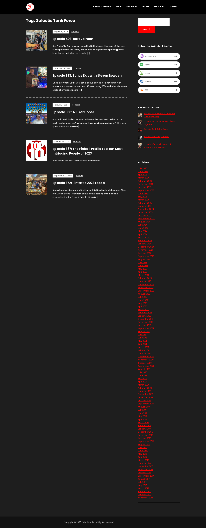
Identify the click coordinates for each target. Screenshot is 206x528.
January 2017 (144, 494)
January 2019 (144, 428)
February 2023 (145, 278)
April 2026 (142, 174)
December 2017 (145, 466)
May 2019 (142, 416)
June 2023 (143, 265)
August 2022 (144, 294)
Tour (119, 6)
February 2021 (144, 350)
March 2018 (143, 460)
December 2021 (145, 319)
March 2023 (143, 275)
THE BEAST (131, 6)
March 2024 (144, 237)
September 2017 (146, 475)
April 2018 (142, 457)
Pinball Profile (102, 6)
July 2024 (142, 224)
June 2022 (143, 300)
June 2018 (143, 450)
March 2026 (144, 177)
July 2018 (142, 447)
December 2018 (145, 431)
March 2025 (143, 199)
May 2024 (143, 231)
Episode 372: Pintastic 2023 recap (79, 183)
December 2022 (146, 284)
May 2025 (142, 196)
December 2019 (145, 394)
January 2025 (144, 206)
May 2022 (142, 303)
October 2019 (144, 400)
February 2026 (145, 181)
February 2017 (144, 491)
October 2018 (144, 438)
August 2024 (144, 221)
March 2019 (143, 422)
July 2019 (142, 410)
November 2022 (145, 287)
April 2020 (142, 381)
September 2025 (146, 190)
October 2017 (144, 472)
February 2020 (145, 388)
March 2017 (143, 488)
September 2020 (146, 366)
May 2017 (142, 485)
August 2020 (144, 369)
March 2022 (143, 309)
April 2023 (142, 272)
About (145, 6)
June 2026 (143, 171)
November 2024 (146, 212)
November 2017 (145, 469)
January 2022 (144, 316)
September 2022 (146, 290)
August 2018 (144, 444)
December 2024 (146, 209)
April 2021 (142, 344)
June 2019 (143, 413)
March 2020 (144, 384)
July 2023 (142, 262)
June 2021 (142, 337)
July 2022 (142, 297)
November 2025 (145, 184)
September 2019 (146, 403)
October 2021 (144, 325)
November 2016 (145, 497)
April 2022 (142, 306)
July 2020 (142, 372)
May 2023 (142, 268)
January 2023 (144, 281)
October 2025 (144, 187)
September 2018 (146, 441)
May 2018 (142, 453)
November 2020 (146, 359)
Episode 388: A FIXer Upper (73, 112)
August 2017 (144, 479)
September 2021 (146, 328)
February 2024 (145, 240)
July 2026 (142, 168)
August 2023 (144, 259)
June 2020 (143, 375)
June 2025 (143, 193)
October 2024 (145, 215)
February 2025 (145, 203)
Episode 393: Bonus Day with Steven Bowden (87, 75)
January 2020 (144, 391)
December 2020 (146, 356)
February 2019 (144, 425)
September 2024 (146, 218)
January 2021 (144, 353)
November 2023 (145, 250)
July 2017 (142, 482)
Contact (174, 6)
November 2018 (145, 435)
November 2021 (145, 322)
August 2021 (144, 331)
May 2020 (142, 378)
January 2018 (144, 463)
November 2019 (145, 397)
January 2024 (144, 243)
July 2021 (142, 334)
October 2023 (144, 253)
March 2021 (143, 347)
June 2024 (143, 228)
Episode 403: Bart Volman (73, 39)
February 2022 (145, 312)
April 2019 (142, 419)
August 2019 (144, 406)
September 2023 (146, 256)
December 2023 (146, 246)
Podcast (159, 6)
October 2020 (145, 363)
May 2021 (142, 341)
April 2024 (143, 234)
